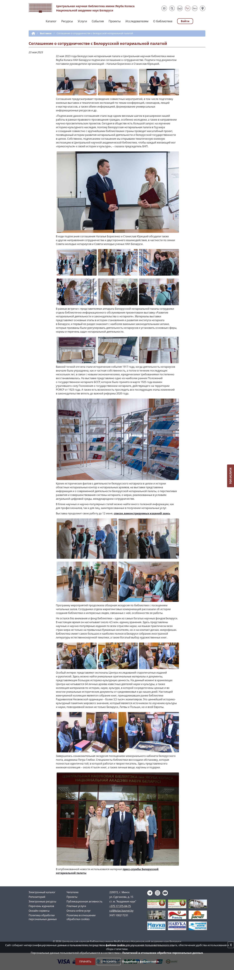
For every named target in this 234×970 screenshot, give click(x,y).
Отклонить (108, 961)
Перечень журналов (41, 906)
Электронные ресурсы (42, 901)
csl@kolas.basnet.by (121, 910)
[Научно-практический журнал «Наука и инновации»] (156, 925)
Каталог (51, 21)
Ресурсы (67, 21)
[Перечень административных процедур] (156, 914)
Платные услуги (76, 906)
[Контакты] (202, 8)
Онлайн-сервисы (39, 910)
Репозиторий (37, 897)
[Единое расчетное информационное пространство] (198, 914)
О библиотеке (162, 21)
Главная (32, 33)
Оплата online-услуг (79, 910)
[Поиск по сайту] (172, 8)
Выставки (45, 33)
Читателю (72, 892)
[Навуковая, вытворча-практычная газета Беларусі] (177, 925)
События (98, 21)
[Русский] (187, 8)
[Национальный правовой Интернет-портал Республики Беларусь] (177, 914)
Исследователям (136, 21)
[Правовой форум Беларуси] (198, 925)
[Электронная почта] (164, 8)
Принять (85, 961)
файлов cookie (115, 945)
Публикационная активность (84, 901)
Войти (185, 21)
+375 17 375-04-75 (120, 906)
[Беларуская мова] (195, 8)
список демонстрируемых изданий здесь (142, 513)
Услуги (82, 21)
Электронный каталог (42, 892)
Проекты (115, 21)
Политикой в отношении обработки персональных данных (162, 953)
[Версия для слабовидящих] (180, 8)
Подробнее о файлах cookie (140, 961)
